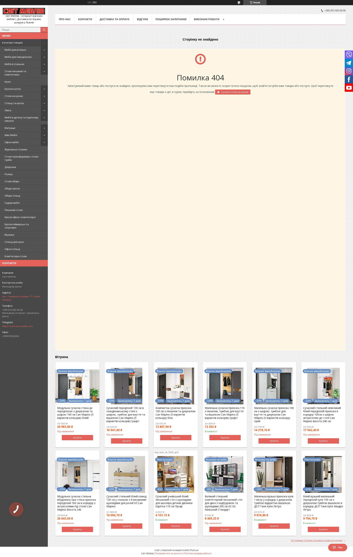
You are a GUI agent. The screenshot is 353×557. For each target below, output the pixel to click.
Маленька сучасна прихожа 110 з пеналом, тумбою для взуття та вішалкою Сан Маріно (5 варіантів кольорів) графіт (225, 413)
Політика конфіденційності (198, 553)
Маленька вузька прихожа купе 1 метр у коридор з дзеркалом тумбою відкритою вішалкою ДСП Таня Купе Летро (273, 501)
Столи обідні (12, 181)
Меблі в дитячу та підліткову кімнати (21, 119)
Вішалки (9, 234)
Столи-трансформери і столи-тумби (22, 158)
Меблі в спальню (14, 64)
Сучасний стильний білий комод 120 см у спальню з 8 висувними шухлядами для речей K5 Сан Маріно (126, 501)
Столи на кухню (14, 96)
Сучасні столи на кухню (234, 92)
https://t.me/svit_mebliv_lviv (17, 326)
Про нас (65, 19)
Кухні (8, 81)
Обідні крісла (12, 188)
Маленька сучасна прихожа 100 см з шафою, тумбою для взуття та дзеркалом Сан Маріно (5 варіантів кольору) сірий (274, 414)
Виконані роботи (206, 19)
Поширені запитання (171, 19)
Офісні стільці (12, 249)
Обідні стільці (12, 195)
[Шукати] (44, 29)
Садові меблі (12, 202)
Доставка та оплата (114, 19)
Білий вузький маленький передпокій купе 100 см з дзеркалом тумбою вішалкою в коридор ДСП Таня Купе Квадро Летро (323, 503)
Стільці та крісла (14, 103)
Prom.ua (194, 550)
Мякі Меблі (11, 135)
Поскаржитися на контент (168, 553)
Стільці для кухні (14, 242)
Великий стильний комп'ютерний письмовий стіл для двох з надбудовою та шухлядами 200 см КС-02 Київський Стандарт (223, 503)
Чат (340, 547)
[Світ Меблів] (24, 11)
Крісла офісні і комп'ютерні (20, 217)
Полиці (9, 174)
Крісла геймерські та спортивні (17, 226)
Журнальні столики (16, 149)
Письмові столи (14, 210)
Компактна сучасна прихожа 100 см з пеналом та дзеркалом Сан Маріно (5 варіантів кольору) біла (175, 413)
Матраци (10, 128)
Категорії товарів (12, 42)
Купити (77, 437)
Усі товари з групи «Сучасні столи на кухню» (317, 540)
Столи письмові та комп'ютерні (15, 73)
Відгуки (142, 19)
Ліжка (8, 110)
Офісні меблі (12, 142)
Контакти (85, 19)
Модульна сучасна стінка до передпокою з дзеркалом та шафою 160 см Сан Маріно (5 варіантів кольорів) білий (75, 413)
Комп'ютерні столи (16, 256)
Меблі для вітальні (15, 49)
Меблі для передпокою (18, 57)
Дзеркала (10, 167)
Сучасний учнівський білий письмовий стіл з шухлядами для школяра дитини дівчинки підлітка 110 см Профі (174, 501)
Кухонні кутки (13, 88)
